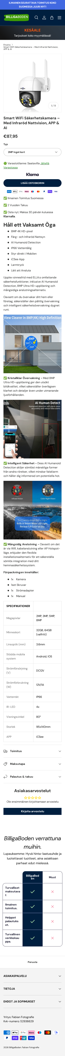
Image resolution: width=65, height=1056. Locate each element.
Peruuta (32, 962)
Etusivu (7, 45)
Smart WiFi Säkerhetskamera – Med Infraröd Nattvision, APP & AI (30, 48)
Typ (5, 144)
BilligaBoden (15, 1047)
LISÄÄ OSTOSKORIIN (32, 183)
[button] (52, 18)
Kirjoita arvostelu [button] (32, 811)
